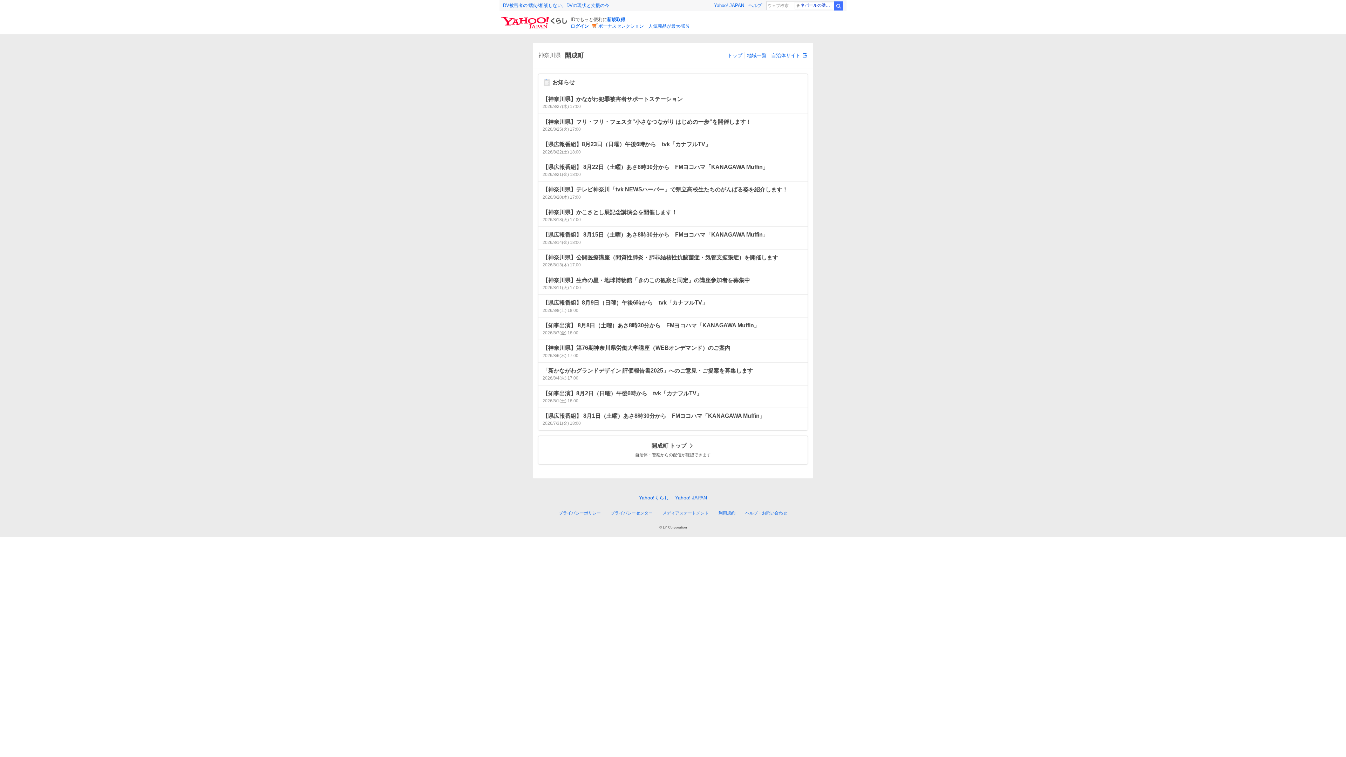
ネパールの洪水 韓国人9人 (817, 5)
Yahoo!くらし (654, 497)
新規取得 (616, 19)
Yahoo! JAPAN (729, 5)
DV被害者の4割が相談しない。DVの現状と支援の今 (556, 5)
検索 (838, 6)
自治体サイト (786, 55)
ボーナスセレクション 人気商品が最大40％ (644, 26)
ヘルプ (755, 5)
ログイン (580, 26)
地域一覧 (757, 55)
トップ (735, 55)
